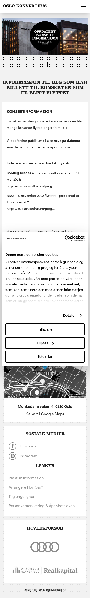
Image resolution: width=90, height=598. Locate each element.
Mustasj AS (58, 589)
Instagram (28, 456)
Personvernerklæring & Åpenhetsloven (42, 505)
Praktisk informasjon (26, 477)
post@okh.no (63, 231)
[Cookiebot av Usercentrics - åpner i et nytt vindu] (65, 238)
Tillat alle (45, 329)
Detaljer (69, 315)
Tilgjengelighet (21, 496)
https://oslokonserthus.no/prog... (31, 185)
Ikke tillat (45, 356)
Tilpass (42, 343)
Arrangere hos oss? (26, 487)
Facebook (27, 446)
